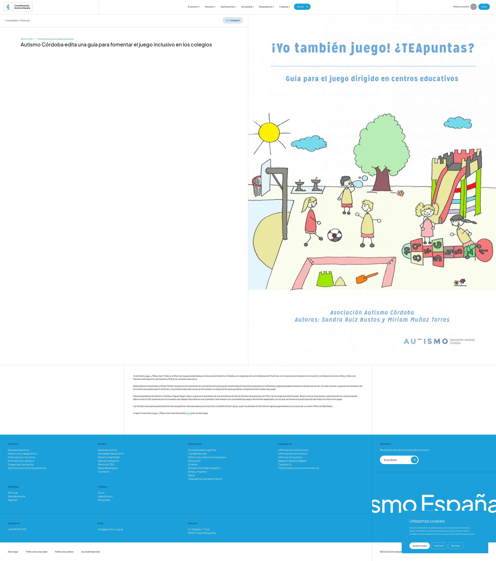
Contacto (104, 471)
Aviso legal (13, 551)
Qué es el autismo (18, 449)
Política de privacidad (36, 551)
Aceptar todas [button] (420, 545)
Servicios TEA (106, 464)
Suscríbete (390, 459)
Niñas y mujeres (197, 471)
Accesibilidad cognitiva (202, 449)
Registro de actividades (292, 460)
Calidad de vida (197, 453)
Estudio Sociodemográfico (204, 468)
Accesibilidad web (90, 551)
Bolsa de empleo (108, 468)
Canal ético (285, 464)
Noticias (25, 20)
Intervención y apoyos (21, 460)
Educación (194, 460)
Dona (484, 6)
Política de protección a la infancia (298, 468)
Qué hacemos (227, 6)
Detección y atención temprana (207, 457)
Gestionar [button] (439, 545)
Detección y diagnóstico (23, 453)
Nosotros (209, 6)
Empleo (192, 464)
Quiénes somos (107, 449)
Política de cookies (64, 551)
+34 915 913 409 (17, 529)
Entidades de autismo (111, 453)
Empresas (104, 499)
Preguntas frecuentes (21, 464)
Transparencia (265, 6)
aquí (189, 413)
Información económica (292, 453)
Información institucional (293, 449)
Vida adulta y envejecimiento (205, 478)
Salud (191, 475)
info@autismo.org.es (110, 529)
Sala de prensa (16, 496)
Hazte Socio (105, 496)
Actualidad (246, 6)
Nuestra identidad (109, 457)
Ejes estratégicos (108, 460)
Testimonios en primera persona (27, 468)
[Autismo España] (18, 6)
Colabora (283, 6)
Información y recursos (21, 457)
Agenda (12, 499)
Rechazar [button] (455, 545)
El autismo (193, 6)
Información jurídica (290, 457)
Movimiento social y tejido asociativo (56, 39)
